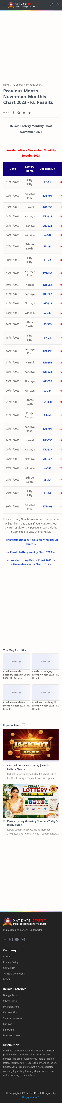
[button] (51, 4)
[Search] (57, 4)
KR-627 (47, 294)
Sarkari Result (33, 1093)
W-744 (47, 390)
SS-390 (48, 402)
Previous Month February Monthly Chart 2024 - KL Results (16, 675)
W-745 (47, 468)
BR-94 (47, 415)
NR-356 (47, 440)
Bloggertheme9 (30, 1097)
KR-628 (47, 372)
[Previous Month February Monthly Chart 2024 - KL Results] (16, 661)
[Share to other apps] (29, 112)
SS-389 (48, 324)
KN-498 (47, 506)
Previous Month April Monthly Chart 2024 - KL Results (45, 705)
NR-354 (47, 285)
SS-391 (48, 479)
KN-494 (47, 195)
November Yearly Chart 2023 (31, 564)
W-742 (47, 235)
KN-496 (47, 351)
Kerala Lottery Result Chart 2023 (31, 560)
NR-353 (47, 207)
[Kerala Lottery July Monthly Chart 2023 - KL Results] (45, 661)
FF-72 (47, 260)
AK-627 (47, 459)
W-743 (47, 313)
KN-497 (47, 429)
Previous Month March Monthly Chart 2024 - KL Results (16, 705)
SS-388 (48, 246)
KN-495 (47, 273)
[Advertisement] (31, 45)
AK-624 (47, 225)
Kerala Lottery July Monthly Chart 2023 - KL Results (45, 675)
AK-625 (47, 303)
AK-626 (47, 381)
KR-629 (47, 449)
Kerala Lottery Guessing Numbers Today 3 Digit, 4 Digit (32, 823)
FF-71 (47, 182)
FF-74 (47, 493)
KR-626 (47, 216)
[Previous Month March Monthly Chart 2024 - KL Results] (16, 692)
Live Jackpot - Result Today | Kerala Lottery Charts (28, 767)
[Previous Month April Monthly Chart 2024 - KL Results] (45, 692)
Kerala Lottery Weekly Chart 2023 (31, 552)
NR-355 (47, 362)
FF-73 (47, 337)
